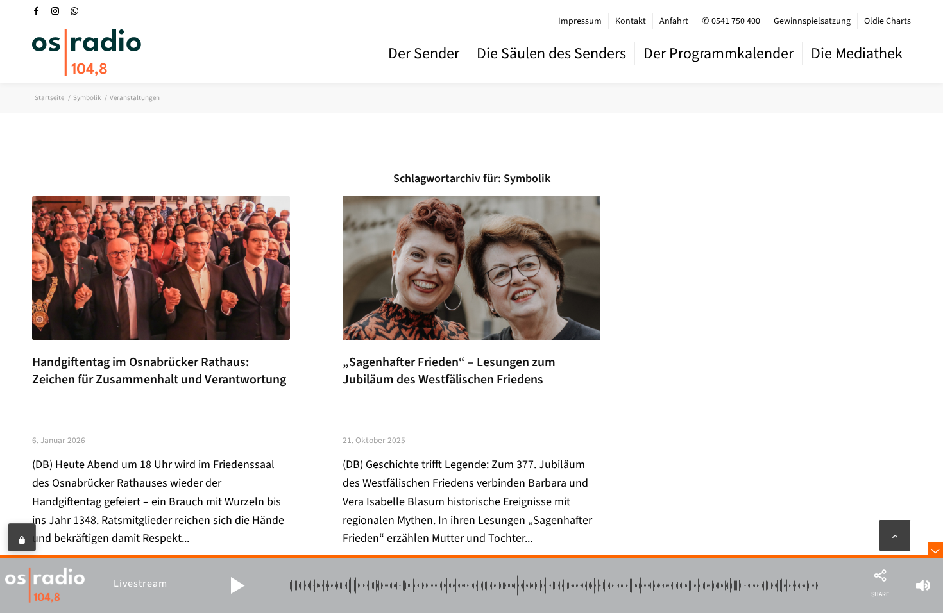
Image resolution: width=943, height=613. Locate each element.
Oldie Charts (887, 21)
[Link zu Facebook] (36, 11)
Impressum (580, 21)
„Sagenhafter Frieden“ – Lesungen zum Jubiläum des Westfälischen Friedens (449, 371)
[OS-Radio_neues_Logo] (86, 52)
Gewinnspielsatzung (812, 21)
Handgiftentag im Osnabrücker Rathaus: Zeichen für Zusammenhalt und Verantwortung (159, 371)
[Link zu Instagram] (55, 11)
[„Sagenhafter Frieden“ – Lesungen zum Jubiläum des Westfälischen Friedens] (471, 268)
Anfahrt (673, 21)
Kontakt (630, 21)
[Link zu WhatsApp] (74, 11)
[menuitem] (580, 21)
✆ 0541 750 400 (731, 21)
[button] (237, 585)
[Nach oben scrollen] (895, 535)
